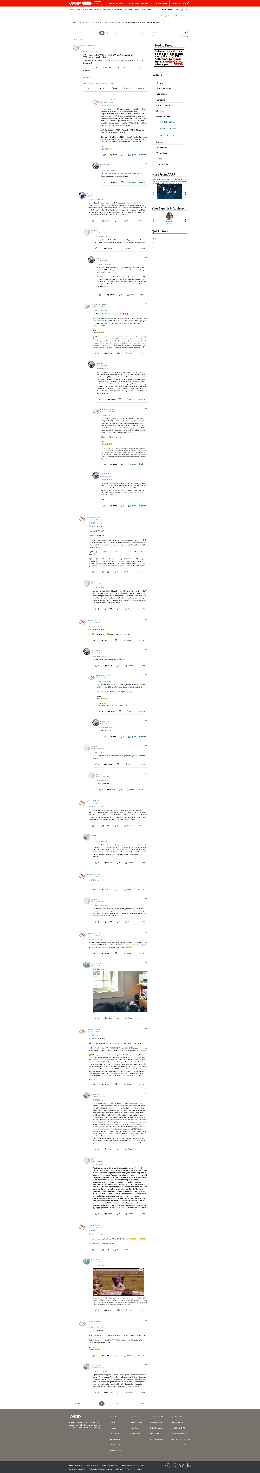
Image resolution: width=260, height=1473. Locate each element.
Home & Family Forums (99, 22)
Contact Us (134, 1417)
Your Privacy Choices (134, 1469)
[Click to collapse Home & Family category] (154, 117)
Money (159, 142)
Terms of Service (92, 1465)
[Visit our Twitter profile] (174, 1465)
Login (184, 3)
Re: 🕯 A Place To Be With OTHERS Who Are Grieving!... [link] (141, 22)
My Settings (162, 16)
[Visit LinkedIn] (188, 1465)
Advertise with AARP (157, 1417)
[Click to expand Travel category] (154, 159)
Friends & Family (114, 22)
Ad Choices (120, 1469)
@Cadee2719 (107, 323)
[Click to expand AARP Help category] (154, 94)
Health (159, 111)
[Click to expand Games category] (154, 83)
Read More (104, 149)
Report (128, 88)
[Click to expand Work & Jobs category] (154, 164)
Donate (112, 1422)
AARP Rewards (163, 88)
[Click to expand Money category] (154, 142)
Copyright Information (77, 1469)
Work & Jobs (162, 164)
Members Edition (146, 3)
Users (153, 36)
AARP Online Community (81, 22)
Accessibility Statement (110, 1465)
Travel (159, 159)
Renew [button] (97, 3)
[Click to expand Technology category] (154, 153)
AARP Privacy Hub (75, 1465)
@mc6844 (95, 1243)
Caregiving (161, 100)
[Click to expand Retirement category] (154, 148)
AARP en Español (166, 10)
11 (107, 33)
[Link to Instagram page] (181, 1465)
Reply (140, 88)
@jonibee (129, 687)
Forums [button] (183, 16)
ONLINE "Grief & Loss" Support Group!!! (102, 83)
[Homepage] (75, 3)
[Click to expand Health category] (154, 111)
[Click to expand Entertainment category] (154, 106)
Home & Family (163, 116)
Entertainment (163, 105)
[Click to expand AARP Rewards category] (154, 89)
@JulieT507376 (123, 323)
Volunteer (113, 1428)
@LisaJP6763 (111, 109)
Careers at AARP (156, 1422)
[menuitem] (71, 11)
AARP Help (161, 94)
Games (159, 83)
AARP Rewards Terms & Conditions (134, 1465)
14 (117, 33)
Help (177, 16)
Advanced (184, 36)
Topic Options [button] (80, 40)
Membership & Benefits (116, 3)
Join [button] (87, 3)
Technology (161, 153)
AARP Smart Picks (132, 3)
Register (174, 3)
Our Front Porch (166, 135)
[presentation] (153, 192)
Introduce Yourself (167, 128)
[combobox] (169, 32)
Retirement (161, 147)
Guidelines (171, 16)
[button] (187, 10)
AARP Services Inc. (156, 1439)
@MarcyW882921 (102, 552)
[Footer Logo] (85, 1416)
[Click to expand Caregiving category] (154, 100)
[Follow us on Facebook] (168, 1465)
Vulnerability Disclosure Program (100, 1469)
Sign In (154, 242)
